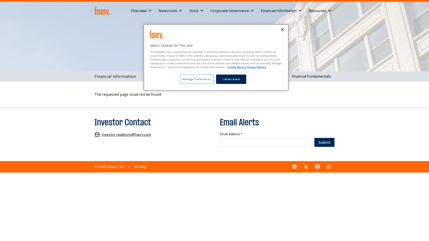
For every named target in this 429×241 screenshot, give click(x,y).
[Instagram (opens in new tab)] (328, 167)
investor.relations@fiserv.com (126, 135)
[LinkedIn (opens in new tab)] (294, 167)
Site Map (140, 166)
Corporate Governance (229, 10)
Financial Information (279, 10)
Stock (193, 10)
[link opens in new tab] (103, 11)
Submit (324, 142)
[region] (216, 57)
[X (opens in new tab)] (306, 167)
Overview (139, 10)
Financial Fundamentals (311, 76)
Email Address (231, 134)
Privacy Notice (256, 67)
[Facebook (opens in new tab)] (317, 167)
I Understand (231, 79)
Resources (317, 10)
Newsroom (168, 10)
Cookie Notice (236, 67)
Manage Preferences (197, 79)
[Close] (282, 29)
